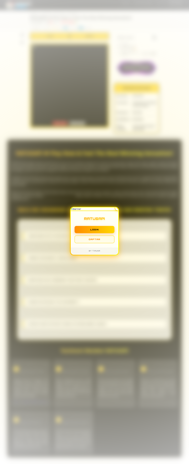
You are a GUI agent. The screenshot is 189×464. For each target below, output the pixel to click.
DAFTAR (94, 240)
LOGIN (94, 230)
